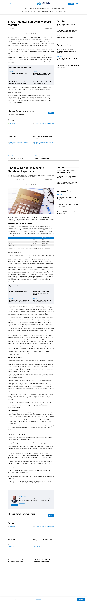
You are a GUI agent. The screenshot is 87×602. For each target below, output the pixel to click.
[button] (9, 4)
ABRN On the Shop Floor (26, 11)
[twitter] (31, 33)
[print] (53, 33)
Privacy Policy (38, 599)
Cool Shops (37, 11)
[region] (43, 599)
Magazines (52, 11)
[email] (35, 33)
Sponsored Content (61, 11)
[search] (11, 4)
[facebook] (26, 33)
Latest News (45, 11)
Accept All (81, 599)
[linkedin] (29, 33)
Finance (9, 17)
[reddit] (33, 33)
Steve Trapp (11, 179)
